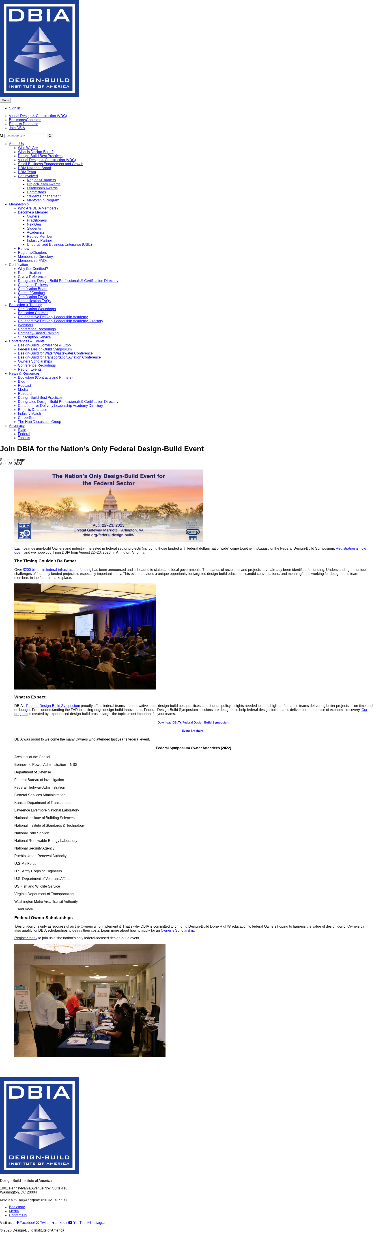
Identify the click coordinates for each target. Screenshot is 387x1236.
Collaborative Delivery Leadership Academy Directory (60, 321)
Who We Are (28, 148)
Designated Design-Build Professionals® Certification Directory (68, 281)
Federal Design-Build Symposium (45, 349)
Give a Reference (32, 277)
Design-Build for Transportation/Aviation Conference (59, 357)
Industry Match (29, 414)
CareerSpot (27, 418)
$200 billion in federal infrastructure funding (57, 570)
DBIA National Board (34, 168)
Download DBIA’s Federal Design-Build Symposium (193, 722)
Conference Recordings (37, 329)
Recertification (29, 273)
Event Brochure (193, 730)
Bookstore (17, 1207)
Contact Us (18, 1215)
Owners (33, 216)
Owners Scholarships (35, 361)
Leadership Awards (42, 188)
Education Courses (33, 313)
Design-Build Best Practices (40, 156)
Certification (18, 265)
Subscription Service (34, 337)
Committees (36, 192)
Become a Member (33, 212)
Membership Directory (35, 256)
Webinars (25, 325)
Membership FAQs (32, 261)
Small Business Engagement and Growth (50, 164)
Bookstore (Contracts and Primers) (45, 377)
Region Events (29, 369)
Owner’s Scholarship (177, 930)
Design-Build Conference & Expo (44, 345)
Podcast (24, 385)
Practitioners (37, 220)
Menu (5, 100)
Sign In (14, 108)
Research (25, 393)
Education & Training (25, 305)
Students (34, 228)
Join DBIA (17, 128)
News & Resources (24, 373)
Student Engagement (43, 196)
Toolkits (24, 438)
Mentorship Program (43, 200)
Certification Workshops (37, 309)
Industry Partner (39, 240)
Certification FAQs (32, 297)
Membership (19, 204)
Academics (36, 232)
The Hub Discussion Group (39, 422)
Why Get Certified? (33, 269)
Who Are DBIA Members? (38, 208)
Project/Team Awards (43, 184)
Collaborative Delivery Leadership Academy (53, 317)
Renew (23, 248)
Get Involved (28, 176)
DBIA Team (27, 172)
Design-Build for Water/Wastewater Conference (55, 353)
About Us (16, 144)
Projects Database (23, 124)
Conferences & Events (27, 341)
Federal (24, 434)
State (22, 430)
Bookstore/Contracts (25, 120)
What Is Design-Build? (36, 152)
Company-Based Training (38, 333)
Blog (21, 381)
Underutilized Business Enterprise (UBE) (59, 244)
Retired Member (39, 236)
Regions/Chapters (41, 180)
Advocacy (17, 426)
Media (23, 389)
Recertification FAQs (34, 301)
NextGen (34, 224)
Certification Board (32, 289)
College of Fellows (33, 285)
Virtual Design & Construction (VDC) (38, 116)
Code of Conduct (31, 293)
